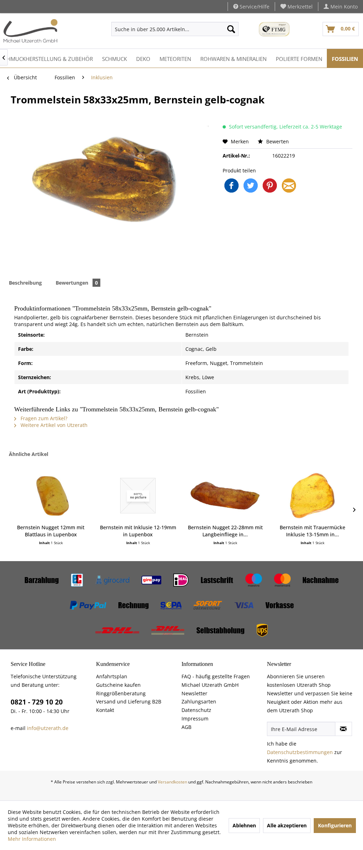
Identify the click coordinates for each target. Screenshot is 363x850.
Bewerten (277, 141)
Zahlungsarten (199, 701)
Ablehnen (244, 825)
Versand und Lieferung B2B (128, 701)
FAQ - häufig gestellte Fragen (216, 676)
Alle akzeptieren (287, 825)
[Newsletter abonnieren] (343, 729)
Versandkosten (172, 782)
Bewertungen (77, 282)
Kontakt (105, 710)
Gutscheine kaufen (118, 684)
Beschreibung (25, 282)
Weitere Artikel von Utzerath (53, 425)
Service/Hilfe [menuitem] (253, 6)
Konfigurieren (335, 825)
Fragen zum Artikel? (43, 418)
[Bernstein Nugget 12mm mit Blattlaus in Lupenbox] (50, 495)
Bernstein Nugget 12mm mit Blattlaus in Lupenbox (50, 531)
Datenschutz (196, 710)
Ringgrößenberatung (121, 693)
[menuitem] (296, 6)
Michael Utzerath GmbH (210, 684)
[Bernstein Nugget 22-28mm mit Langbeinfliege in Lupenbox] (225, 495)
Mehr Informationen (32, 838)
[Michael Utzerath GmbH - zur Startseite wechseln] (30, 30)
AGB (186, 727)
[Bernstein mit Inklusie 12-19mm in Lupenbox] (138, 495)
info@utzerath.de (47, 728)
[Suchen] (231, 29)
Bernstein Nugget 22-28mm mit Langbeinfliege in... (225, 531)
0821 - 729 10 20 (37, 702)
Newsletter (194, 693)
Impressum (195, 718)
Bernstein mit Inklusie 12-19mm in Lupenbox (138, 531)
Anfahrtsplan (111, 676)
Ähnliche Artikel (28, 454)
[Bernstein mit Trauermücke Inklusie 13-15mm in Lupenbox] (312, 495)
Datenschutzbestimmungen (300, 752)
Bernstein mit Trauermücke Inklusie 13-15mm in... (312, 531)
